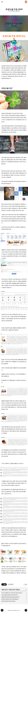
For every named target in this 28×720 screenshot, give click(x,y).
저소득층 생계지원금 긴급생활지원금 (14, 11)
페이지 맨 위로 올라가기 (26, 610)
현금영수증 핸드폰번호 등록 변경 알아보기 (10, 597)
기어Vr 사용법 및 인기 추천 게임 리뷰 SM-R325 (11, 593)
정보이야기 (18, 27)
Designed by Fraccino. (16, 610)
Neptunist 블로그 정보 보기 (26, 2)
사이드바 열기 (2, 2)
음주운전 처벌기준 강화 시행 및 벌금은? (10, 599)
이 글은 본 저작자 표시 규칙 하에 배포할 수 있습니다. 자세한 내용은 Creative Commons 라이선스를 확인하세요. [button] (25, 584)
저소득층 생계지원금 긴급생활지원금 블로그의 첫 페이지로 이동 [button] (14, 2)
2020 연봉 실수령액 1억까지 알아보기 (9, 595)
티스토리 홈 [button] (2, 610)
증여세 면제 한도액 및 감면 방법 (8, 601)
